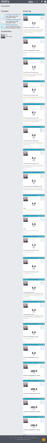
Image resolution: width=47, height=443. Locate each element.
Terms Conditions (20, 437)
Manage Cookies (33, 437)
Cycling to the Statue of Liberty (16, 14)
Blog (29, 437)
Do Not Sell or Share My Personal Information (23, 439)
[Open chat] (43, 439)
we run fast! (26, 279)
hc (6, 35)
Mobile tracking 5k (12, 25)
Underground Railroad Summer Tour (17, 20)
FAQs (15, 437)
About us (11, 437)
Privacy (25, 437)
